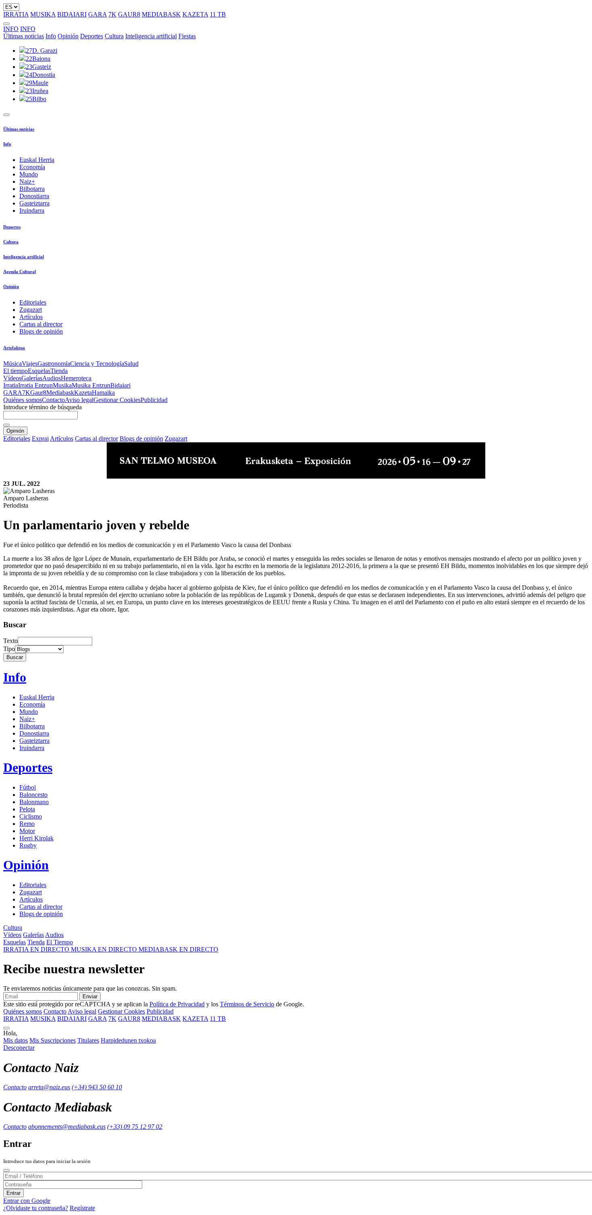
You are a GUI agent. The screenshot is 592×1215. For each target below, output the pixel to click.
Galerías (31, 378)
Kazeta (83, 392)
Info (51, 36)
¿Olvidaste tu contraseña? (35, 1208)
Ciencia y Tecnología (97, 363)
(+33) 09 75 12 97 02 (134, 1126)
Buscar (14, 657)
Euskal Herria (36, 159)
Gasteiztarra (34, 203)
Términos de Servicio (247, 1004)
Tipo (9, 648)
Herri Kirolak (36, 838)
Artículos (31, 316)
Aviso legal (79, 399)
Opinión (68, 36)
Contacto (53, 399)
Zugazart (30, 309)
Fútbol (27, 787)
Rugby (28, 845)
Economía (32, 167)
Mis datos (15, 1040)
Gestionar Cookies (117, 399)
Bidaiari (120, 385)
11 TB (218, 14)
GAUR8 (129, 14)
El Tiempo (59, 942)
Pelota (27, 809)
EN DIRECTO (37, 949)
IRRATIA (16, 14)
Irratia (10, 385)
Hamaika (103, 392)
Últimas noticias (23, 36)
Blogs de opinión (41, 331)
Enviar (90, 996)
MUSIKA (43, 14)
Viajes (29, 363)
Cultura (114, 36)
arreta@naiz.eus (49, 1087)
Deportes (91, 36)
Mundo (28, 174)
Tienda (59, 370)
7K (112, 14)
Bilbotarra (32, 188)
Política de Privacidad (177, 1004)
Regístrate (82, 1208)
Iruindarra (31, 210)
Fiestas (187, 36)
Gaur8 (38, 392)
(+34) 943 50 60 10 (97, 1087)
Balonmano (34, 801)
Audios (51, 378)
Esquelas (39, 370)
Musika (62, 385)
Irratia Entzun (35, 385)
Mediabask (60, 392)
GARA (97, 14)
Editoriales (32, 302)
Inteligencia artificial (151, 36)
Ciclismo (30, 816)
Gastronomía (53, 363)
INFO (11, 28)
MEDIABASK (161, 14)
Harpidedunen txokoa (128, 1040)
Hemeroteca (76, 378)
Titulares (88, 1040)
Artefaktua (14, 347)
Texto (10, 640)
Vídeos (12, 378)
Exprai (40, 438)
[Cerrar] (6, 1170)
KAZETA (195, 14)
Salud (131, 363)
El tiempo (15, 370)
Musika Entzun (91, 385)
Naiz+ (27, 181)
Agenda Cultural (19, 271)
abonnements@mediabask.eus (67, 1126)
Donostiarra (34, 196)
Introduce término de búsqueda (42, 407)
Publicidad (154, 399)
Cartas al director (40, 324)
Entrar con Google (26, 1200)
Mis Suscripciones (52, 1040)
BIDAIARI (72, 14)
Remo (27, 823)
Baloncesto (33, 794)
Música (12, 363)
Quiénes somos (22, 399)
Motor (27, 830)
